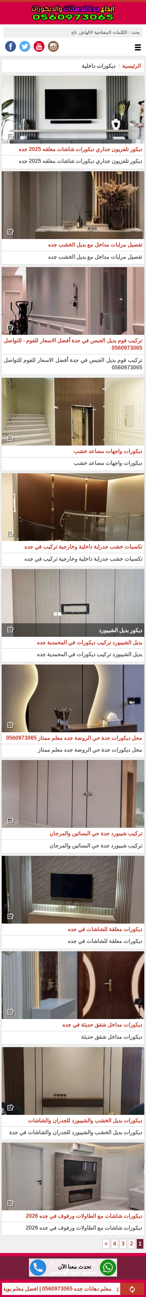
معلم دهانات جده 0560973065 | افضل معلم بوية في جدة (74, 1289)
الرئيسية (131, 66)
